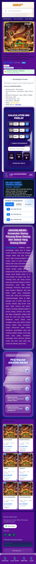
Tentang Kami (8, 543)
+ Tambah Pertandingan (19, 143)
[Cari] (5, 11)
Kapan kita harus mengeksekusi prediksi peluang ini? (15, 408)
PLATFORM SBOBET (24, 15)
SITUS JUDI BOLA (18, 19)
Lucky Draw (9, 204)
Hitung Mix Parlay (19, 163)
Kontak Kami (7, 546)
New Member (28, 204)
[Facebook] (5, 535)
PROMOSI (5, 561)
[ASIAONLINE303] (18, 5)
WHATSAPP (14, 561)
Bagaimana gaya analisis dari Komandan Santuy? (15, 380)
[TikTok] (14, 535)
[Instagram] (9, 535)
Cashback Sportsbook (19, 204)
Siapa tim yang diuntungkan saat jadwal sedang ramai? (15, 399)
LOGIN (31, 561)
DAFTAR (24, 561)
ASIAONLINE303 (10, 15)
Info (31, 175)
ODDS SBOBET (29, 19)
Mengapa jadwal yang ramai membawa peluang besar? (15, 371)
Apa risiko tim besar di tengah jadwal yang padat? (14, 389)
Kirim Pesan (11, 526)
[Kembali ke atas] (32, 555)
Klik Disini (18, 104)
